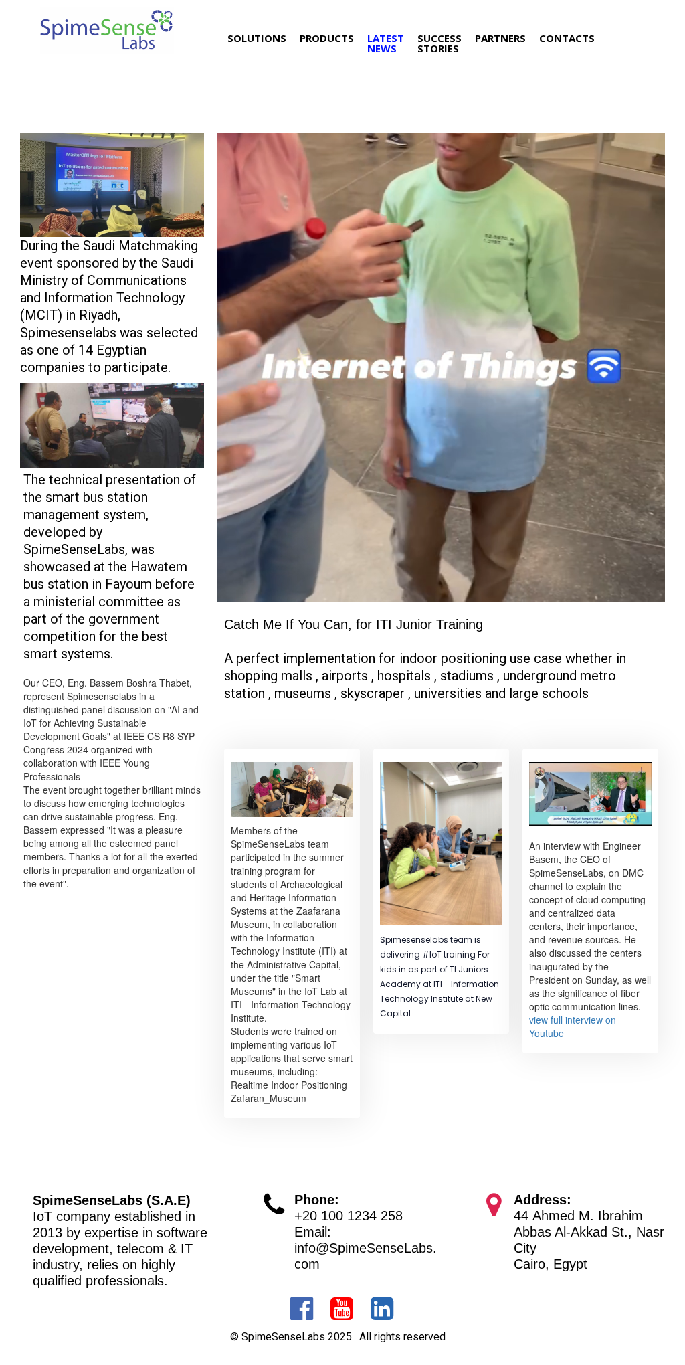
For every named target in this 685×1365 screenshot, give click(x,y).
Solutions (256, 38)
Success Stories (439, 43)
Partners (500, 38)
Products (327, 38)
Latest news (385, 43)
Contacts (567, 38)
